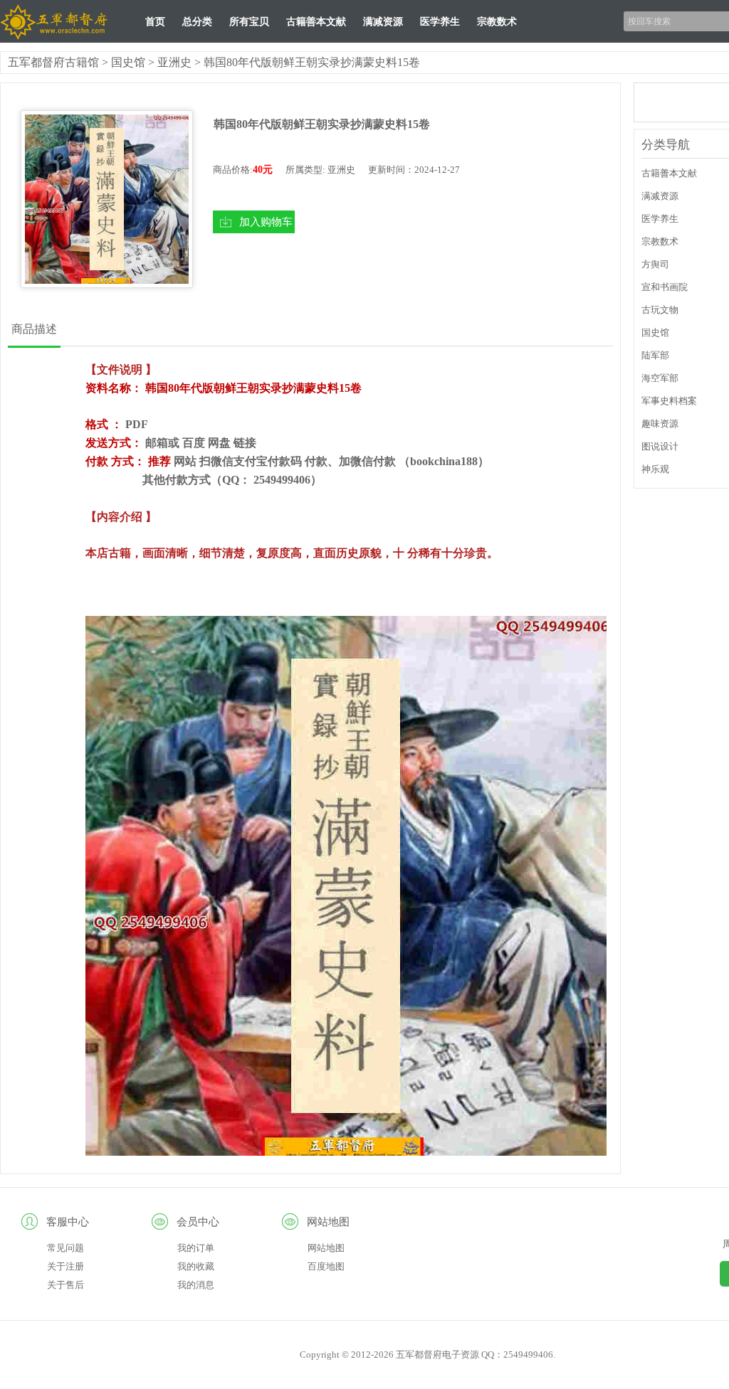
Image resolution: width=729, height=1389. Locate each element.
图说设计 (659, 446)
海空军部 (659, 378)
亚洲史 (174, 62)
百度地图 (326, 1266)
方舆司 (655, 264)
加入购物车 (266, 221)
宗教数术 (497, 21)
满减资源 (383, 21)
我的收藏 (195, 1266)
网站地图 (326, 1247)
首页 (155, 21)
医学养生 (440, 21)
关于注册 (65, 1266)
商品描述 (34, 329)
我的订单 (195, 1247)
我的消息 (195, 1284)
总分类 (197, 21)
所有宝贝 (249, 21)
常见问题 (65, 1247)
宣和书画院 (664, 287)
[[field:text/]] (107, 199)
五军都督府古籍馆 (53, 62)
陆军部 (655, 355)
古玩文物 (659, 309)
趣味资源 (659, 423)
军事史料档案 (669, 400)
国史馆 (128, 62)
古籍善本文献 (316, 21)
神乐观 (655, 469)
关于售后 (65, 1284)
